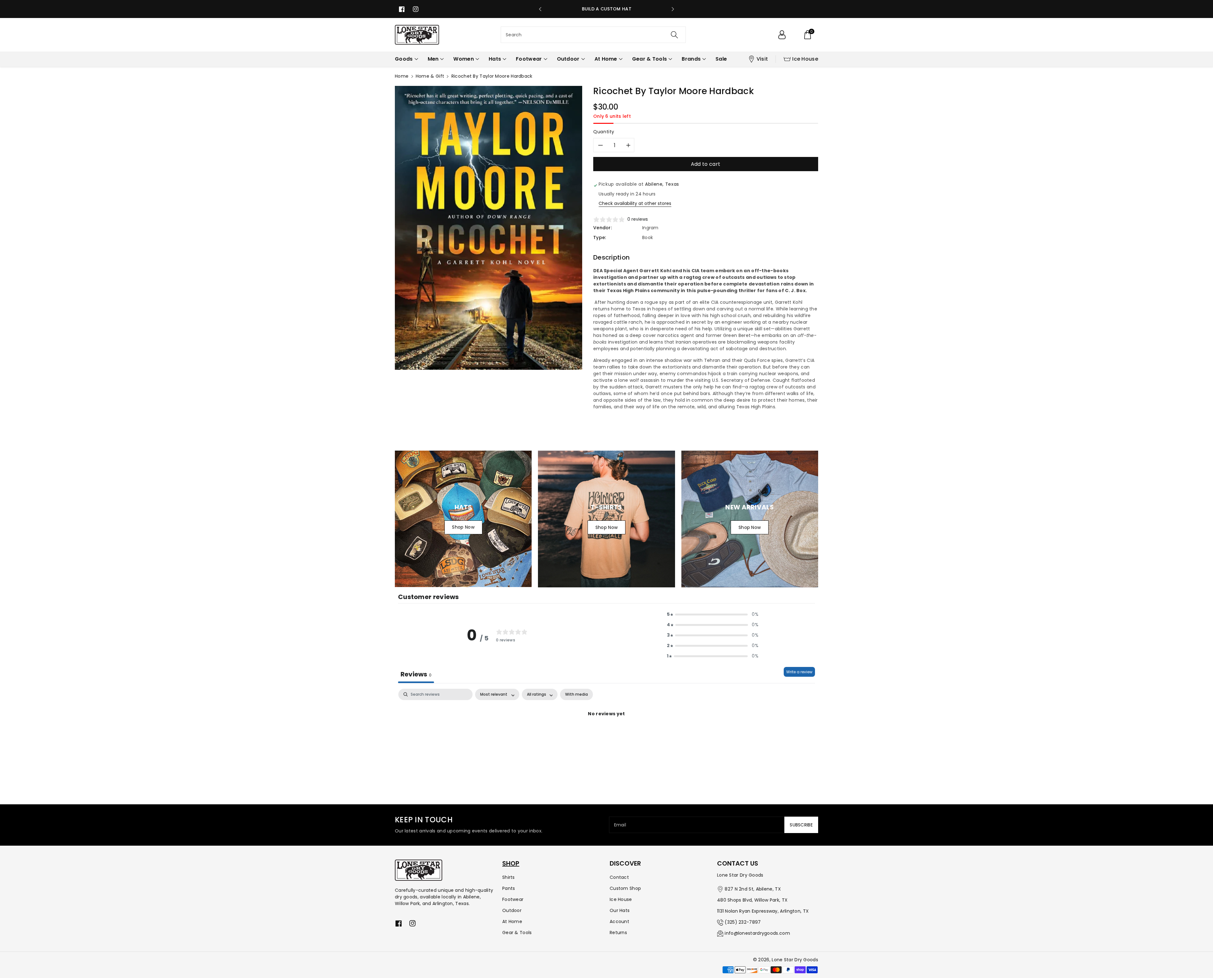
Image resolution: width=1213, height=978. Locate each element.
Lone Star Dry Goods (795, 960)
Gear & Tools (517, 932)
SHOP (510, 863)
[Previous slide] (540, 9)
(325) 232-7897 (743, 922)
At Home (512, 921)
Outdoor (512, 910)
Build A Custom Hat (606, 9)
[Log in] (782, 35)
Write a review (799, 672)
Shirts (508, 877)
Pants (508, 888)
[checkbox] (576, 694)
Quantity (603, 132)
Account (619, 921)
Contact (619, 877)
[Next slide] (673, 9)
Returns (618, 932)
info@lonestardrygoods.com (757, 933)
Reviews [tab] (416, 674)
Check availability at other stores (635, 203)
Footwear (512, 899)
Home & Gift (430, 76)
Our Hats (620, 910)
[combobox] (593, 35)
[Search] (674, 35)
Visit (762, 59)
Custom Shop (625, 888)
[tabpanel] (606, 735)
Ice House (805, 59)
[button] (807, 35)
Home (401, 76)
